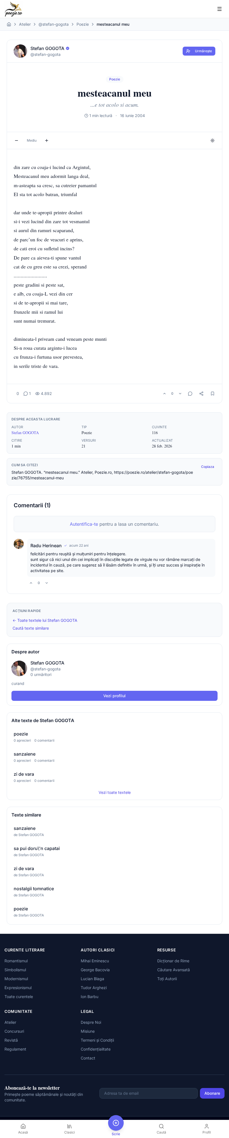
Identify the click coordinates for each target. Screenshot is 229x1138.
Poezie (83, 24)
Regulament (15, 1049)
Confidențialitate (96, 1049)
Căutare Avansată (173, 969)
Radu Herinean (46, 545)
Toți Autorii (167, 978)
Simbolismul (15, 969)
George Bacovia (95, 969)
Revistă (11, 1040)
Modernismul (16, 978)
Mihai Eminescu (95, 960)
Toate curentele (18, 996)
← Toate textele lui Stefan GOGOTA (45, 620)
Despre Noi (91, 1022)
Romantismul (16, 960)
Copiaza (207, 467)
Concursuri (14, 1031)
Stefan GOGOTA (25, 432)
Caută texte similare (31, 628)
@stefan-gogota (54, 24)
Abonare (212, 1093)
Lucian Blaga (92, 978)
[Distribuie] (201, 394)
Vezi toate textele (115, 792)
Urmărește (203, 51)
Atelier (25, 24)
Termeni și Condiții (97, 1040)
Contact (88, 1058)
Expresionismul (18, 987)
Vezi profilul (114, 695)
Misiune (88, 1031)
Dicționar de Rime (173, 960)
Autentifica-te (84, 524)
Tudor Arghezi (94, 987)
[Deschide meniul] (219, 9)
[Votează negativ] (180, 393)
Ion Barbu (89, 996)
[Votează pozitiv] (164, 393)
